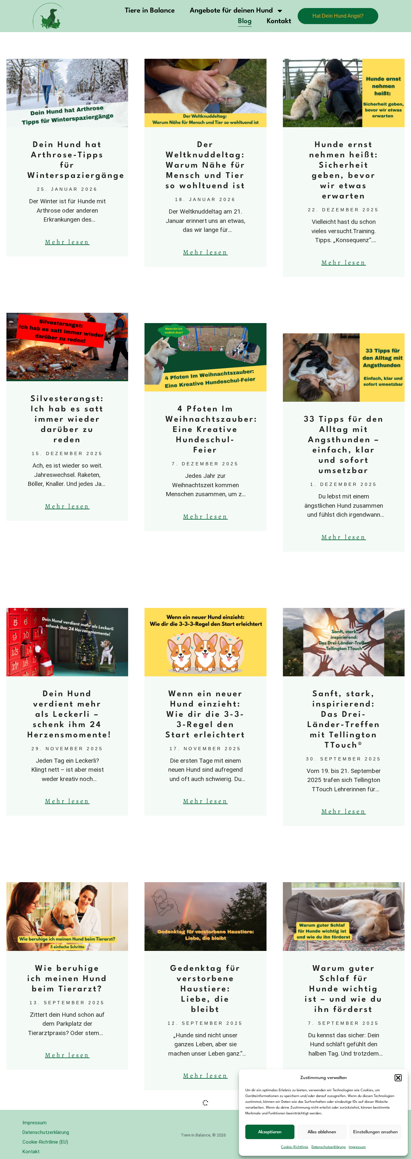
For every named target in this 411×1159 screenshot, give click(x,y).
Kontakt (279, 21)
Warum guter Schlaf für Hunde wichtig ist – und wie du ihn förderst (343, 989)
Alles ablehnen (322, 1132)
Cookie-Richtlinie (294, 1147)
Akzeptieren (270, 1132)
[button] (398, 1078)
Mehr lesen (67, 242)
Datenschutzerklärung (328, 1147)
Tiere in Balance (150, 10)
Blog (245, 21)
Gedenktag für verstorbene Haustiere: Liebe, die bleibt (205, 989)
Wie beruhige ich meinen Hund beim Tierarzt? (67, 979)
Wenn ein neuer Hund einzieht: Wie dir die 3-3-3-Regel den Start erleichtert (205, 714)
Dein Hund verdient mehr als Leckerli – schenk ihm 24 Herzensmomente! (69, 714)
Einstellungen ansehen (375, 1132)
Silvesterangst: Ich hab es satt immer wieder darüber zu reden (67, 419)
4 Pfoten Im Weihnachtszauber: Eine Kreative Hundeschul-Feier (211, 429)
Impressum (357, 1147)
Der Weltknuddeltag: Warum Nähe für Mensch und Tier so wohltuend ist (205, 165)
